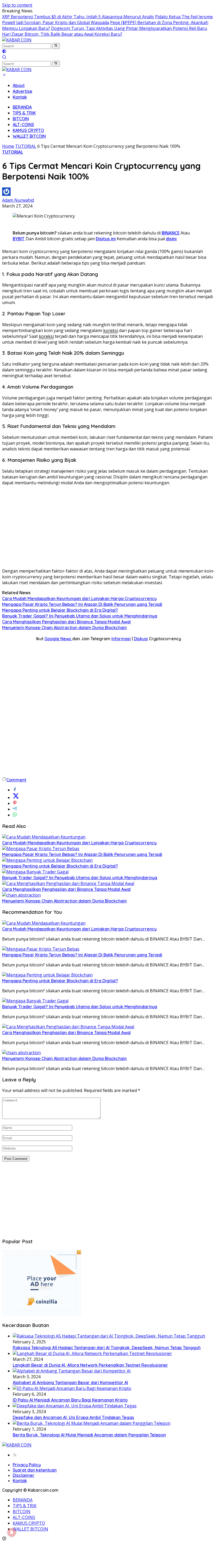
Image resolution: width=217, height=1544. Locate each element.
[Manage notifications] (11, 1532)
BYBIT (19, 239)
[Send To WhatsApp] (15, 815)
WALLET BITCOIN (29, 136)
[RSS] (15, 1455)
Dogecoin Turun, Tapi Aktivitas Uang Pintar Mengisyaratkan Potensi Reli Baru (129, 28)
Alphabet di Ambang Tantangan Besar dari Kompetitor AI (70, 1382)
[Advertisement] (108, 527)
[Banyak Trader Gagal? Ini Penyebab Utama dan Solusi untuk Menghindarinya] (35, 872)
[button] (56, 46)
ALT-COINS (23, 124)
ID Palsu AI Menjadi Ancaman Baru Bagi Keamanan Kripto (70, 1400)
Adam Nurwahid (18, 200)
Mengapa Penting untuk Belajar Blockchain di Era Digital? (60, 610)
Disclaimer (23, 1475)
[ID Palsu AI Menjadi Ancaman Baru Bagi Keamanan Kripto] (72, 1388)
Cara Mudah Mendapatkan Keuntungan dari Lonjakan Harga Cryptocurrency (79, 598)
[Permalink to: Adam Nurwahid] (6, 194)
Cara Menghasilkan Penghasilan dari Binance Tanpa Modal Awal (66, 621)
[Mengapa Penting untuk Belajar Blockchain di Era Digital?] (47, 860)
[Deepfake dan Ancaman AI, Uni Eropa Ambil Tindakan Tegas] (75, 1406)
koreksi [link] (110, 330)
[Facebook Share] (15, 790)
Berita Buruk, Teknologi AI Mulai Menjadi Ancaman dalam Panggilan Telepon (89, 1434)
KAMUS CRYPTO (28, 130)
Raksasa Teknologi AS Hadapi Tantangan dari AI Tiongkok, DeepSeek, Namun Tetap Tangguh (107, 1347)
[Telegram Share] (15, 809)
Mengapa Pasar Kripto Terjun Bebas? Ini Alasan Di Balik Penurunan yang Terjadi (82, 604)
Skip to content (17, 5)
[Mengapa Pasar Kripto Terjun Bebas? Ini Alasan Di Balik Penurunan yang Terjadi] (40, 848)
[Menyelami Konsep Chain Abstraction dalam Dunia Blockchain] (21, 895)
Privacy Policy (27, 1464)
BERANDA (22, 107)
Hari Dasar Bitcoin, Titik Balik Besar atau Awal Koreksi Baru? (62, 34)
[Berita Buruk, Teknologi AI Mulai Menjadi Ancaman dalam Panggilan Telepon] (91, 1423)
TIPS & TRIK (24, 113)
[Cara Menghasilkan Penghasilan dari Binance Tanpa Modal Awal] (68, 883)
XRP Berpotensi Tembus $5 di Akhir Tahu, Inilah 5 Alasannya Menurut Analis (78, 17)
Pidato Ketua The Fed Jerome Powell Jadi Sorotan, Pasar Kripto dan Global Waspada (107, 19)
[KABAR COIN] (16, 40)
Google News (58, 638)
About (19, 85)
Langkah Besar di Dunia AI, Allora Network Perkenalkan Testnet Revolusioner (90, 1365)
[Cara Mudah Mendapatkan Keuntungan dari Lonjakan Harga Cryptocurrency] (43, 837)
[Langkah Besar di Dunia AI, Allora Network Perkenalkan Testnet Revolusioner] (92, 1353)
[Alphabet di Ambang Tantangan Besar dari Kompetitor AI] (72, 1371)
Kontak (20, 97)
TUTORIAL (12, 152)
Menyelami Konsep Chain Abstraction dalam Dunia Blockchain (64, 627)
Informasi (121, 638)
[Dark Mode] (4, 52)
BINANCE (170, 233)
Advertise (22, 91)
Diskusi (141, 638)
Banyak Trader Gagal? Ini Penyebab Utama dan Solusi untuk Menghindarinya (79, 616)
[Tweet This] (16, 797)
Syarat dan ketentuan (35, 1470)
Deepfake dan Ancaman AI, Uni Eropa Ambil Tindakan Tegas (73, 1417)
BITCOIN (21, 118)
